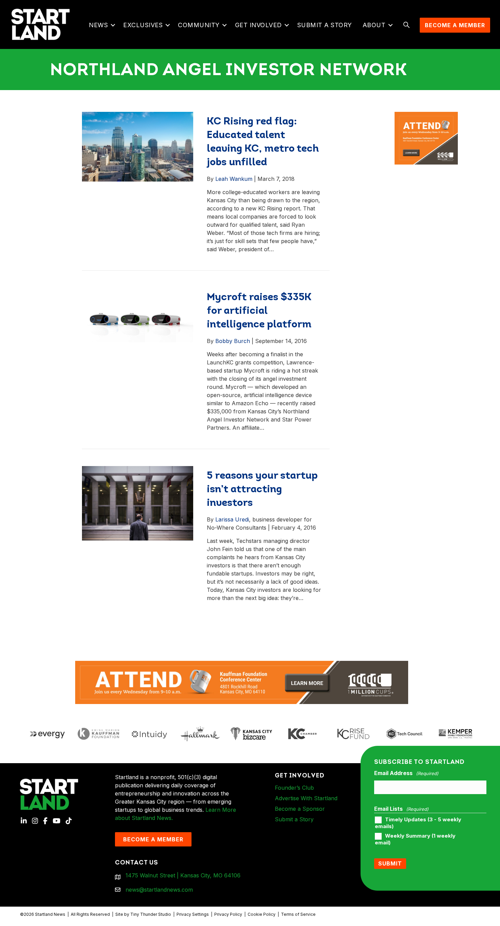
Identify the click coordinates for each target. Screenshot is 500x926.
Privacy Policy (228, 914)
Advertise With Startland (306, 798)
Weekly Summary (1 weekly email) (415, 839)
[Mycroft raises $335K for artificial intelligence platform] (138, 320)
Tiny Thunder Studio (150, 914)
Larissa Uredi (232, 519)
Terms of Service (298, 914)
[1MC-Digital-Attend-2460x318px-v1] (242, 682)
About (374, 25)
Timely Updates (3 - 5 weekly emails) (418, 823)
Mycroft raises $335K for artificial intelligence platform (259, 311)
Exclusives (143, 25)
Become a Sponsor (300, 808)
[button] (113, 25)
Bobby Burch (232, 341)
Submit (390, 863)
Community (199, 25)
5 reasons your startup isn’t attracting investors (262, 490)
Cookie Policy (262, 914)
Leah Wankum (233, 178)
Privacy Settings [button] (193, 914)
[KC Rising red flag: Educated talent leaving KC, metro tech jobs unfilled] (138, 146)
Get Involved (258, 25)
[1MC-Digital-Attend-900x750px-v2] (426, 116)
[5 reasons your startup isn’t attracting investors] (138, 502)
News (98, 25)
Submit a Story (324, 25)
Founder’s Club (294, 787)
